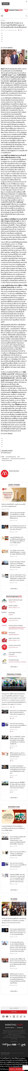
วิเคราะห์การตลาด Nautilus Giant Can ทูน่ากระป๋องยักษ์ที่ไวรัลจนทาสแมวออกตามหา (18, 725)
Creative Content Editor (15, 618)
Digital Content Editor (14, 638)
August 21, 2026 (14, 775)
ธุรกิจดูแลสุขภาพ (5, 458)
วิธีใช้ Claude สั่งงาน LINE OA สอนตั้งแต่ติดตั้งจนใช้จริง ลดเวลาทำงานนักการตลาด (18, 754)
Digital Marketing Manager (16, 600)
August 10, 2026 (14, 716)
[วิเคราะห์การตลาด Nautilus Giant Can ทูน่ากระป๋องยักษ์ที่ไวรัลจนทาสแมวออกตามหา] (5, 724)
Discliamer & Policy (5, 1054)
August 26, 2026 (14, 520)
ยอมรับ (12, 1069)
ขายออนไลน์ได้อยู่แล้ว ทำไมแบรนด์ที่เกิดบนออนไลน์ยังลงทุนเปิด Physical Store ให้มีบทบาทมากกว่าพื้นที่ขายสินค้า (13, 828)
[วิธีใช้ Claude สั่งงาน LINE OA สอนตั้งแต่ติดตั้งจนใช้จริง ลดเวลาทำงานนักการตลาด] (5, 754)
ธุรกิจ (18, 456)
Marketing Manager (14, 660)
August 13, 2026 (14, 746)
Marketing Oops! (13, 30)
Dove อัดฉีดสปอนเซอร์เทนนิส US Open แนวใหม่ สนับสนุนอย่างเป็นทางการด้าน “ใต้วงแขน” (18, 527)
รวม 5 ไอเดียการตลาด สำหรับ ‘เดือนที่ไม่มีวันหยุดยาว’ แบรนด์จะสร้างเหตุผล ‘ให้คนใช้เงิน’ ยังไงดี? (18, 552)
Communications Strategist (16, 625)
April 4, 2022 (5, 30)
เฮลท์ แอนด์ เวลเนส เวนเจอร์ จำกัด (18, 458)
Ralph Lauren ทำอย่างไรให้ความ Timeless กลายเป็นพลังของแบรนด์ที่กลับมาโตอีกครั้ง (18, 853)
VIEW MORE (13, 588)
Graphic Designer (13, 605)
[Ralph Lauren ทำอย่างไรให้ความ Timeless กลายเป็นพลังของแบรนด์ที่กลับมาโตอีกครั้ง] (5, 853)
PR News (3, 20)
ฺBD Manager (12, 612)
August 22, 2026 (14, 846)
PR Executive (12, 632)
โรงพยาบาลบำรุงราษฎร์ (7, 460)
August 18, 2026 (14, 729)
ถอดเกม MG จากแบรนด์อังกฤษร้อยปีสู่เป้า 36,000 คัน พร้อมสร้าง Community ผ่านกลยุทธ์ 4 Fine (18, 712)
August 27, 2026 (5, 509)
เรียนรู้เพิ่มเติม (20, 1069)
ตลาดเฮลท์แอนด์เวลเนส (11, 456)
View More (13, 666)
